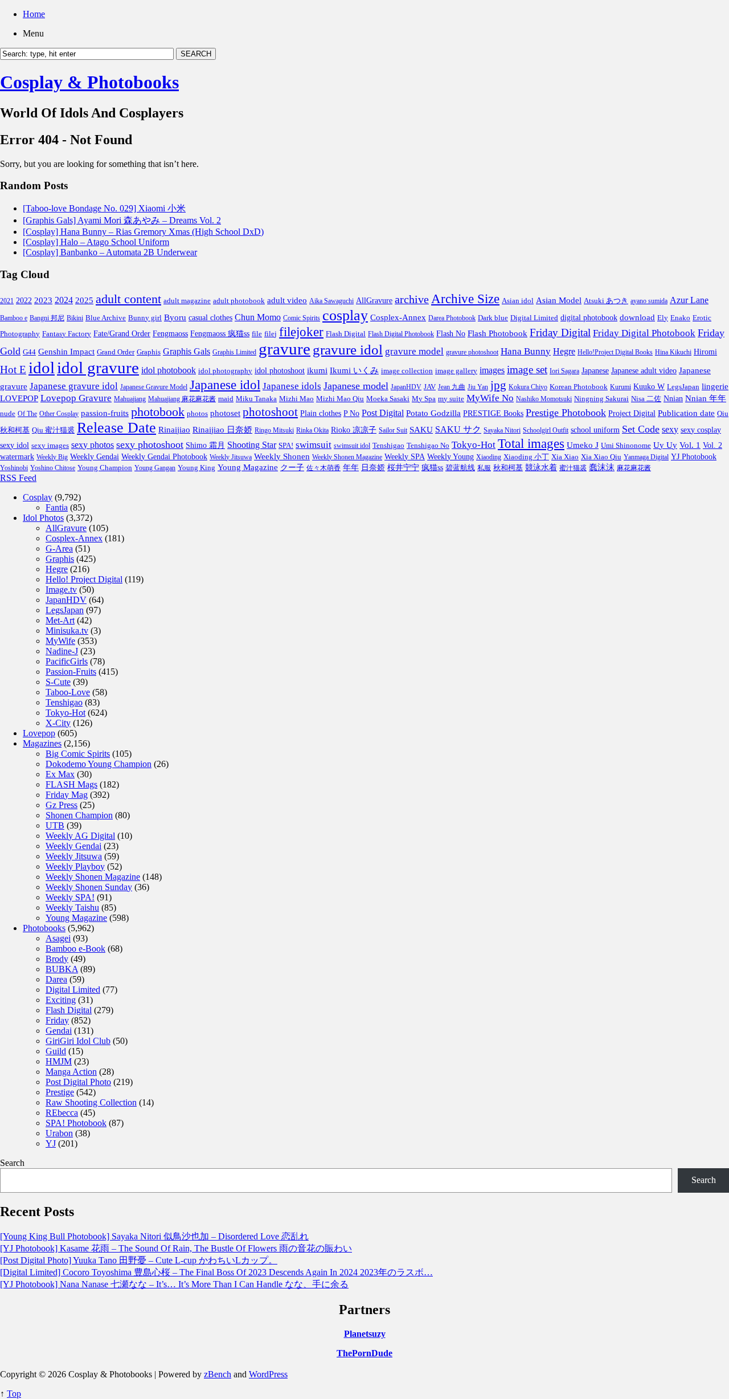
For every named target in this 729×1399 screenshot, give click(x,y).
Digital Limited (534, 317)
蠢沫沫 (602, 467)
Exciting (61, 1000)
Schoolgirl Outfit (545, 430)
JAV (430, 386)
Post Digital (383, 413)
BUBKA (62, 969)
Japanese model (355, 385)
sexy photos (92, 445)
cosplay (345, 315)
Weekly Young (450, 456)
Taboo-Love (68, 692)
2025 (84, 300)
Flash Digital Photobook (401, 334)
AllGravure (374, 300)
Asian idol (518, 301)
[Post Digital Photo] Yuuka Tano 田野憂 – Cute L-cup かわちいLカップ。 (138, 1260)
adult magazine (187, 300)
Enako (680, 317)
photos (197, 413)
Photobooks (44, 928)
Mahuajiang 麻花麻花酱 (182, 399)
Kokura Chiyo (528, 387)
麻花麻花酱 (634, 468)
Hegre (564, 351)
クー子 (292, 467)
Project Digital (632, 413)
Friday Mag (67, 795)
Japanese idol (225, 384)
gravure (284, 349)
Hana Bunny (526, 351)
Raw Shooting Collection (91, 1102)
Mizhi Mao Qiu (340, 398)
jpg (498, 385)
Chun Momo (258, 317)
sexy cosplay (701, 430)
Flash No (450, 333)
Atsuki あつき (606, 300)
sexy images (50, 446)
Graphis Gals (186, 351)
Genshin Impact (66, 351)
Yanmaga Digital (646, 457)
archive (412, 299)
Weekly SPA (404, 456)
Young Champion (104, 467)
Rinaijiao (174, 429)
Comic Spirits (301, 318)
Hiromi (705, 352)
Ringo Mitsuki (274, 430)
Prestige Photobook (566, 412)
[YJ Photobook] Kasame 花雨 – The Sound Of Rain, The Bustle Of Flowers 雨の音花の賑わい (176, 1248)
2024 (64, 300)
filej (270, 333)
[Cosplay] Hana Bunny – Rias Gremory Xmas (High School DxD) (143, 231)
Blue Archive (105, 318)
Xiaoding (488, 457)
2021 (7, 301)
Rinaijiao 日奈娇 (222, 429)
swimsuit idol (352, 446)
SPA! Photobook (76, 1123)
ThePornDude (364, 1353)
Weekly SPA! (70, 897)
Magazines (42, 743)
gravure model (414, 351)
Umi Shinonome (626, 445)
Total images (531, 444)
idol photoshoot (280, 370)
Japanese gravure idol (74, 386)
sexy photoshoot (149, 444)
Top (14, 1393)
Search (12, 1163)
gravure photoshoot (472, 352)
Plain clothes (320, 413)
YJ (51, 1143)
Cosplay (37, 497)
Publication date (686, 413)
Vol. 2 (712, 445)
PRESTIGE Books (493, 413)
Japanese (595, 370)
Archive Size (465, 299)
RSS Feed (18, 478)
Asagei (58, 938)
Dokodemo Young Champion (98, 764)
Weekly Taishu (72, 907)
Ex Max (60, 774)
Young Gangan (154, 468)
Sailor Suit (393, 430)
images (492, 370)
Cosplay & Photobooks (89, 82)
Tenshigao (388, 446)
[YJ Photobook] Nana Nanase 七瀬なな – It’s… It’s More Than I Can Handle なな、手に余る (174, 1284)
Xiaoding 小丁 (526, 457)
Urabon (59, 1133)
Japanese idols (292, 386)
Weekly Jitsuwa (231, 457)
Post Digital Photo (78, 1082)
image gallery (456, 371)
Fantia (57, 507)
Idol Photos (43, 518)
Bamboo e (13, 318)
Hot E (13, 370)
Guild (56, 1051)
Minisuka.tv (67, 630)
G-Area (59, 548)
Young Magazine (248, 467)
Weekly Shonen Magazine (347, 457)
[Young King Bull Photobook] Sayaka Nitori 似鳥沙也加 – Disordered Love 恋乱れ (154, 1236)
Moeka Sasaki (387, 399)
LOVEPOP (19, 398)
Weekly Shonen (282, 456)
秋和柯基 (508, 468)
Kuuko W (649, 386)
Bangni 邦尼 (47, 318)
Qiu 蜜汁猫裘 (53, 430)
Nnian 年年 (705, 398)
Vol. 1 (690, 445)
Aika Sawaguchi (331, 301)
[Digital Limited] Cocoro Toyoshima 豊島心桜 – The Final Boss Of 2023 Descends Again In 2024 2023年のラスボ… (216, 1272)
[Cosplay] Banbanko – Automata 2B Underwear (110, 252)
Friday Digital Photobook (644, 333)
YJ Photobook (693, 456)
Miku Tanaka (256, 398)
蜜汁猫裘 (573, 468)
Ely (662, 317)
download (637, 317)
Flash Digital (346, 333)
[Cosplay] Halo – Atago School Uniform (96, 242)
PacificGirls (67, 661)
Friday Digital (560, 332)
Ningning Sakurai (601, 398)
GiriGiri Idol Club (78, 1041)
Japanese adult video (644, 370)
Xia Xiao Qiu (601, 456)
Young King (196, 467)
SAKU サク (458, 429)
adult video (287, 300)
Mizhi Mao (296, 398)
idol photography (225, 371)
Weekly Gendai (94, 456)
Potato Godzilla (433, 413)
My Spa (424, 399)
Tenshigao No (428, 445)
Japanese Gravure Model (153, 387)
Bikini (75, 318)
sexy (670, 429)
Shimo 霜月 (205, 445)
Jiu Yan (478, 387)
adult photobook (239, 300)
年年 (351, 467)
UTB (55, 825)
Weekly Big (52, 457)
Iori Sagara (564, 371)
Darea (56, 979)
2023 (43, 300)
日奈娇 (373, 467)
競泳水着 (541, 467)
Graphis (149, 352)
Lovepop (39, 733)
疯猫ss (432, 467)
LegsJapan (683, 386)
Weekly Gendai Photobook (164, 456)
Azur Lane (689, 300)
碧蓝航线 (460, 467)
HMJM (59, 1061)
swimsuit (313, 444)
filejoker (301, 331)
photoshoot (270, 412)
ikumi (317, 370)
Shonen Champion (79, 815)
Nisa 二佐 (646, 399)
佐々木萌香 (323, 468)
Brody (57, 959)
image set (527, 370)
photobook (158, 412)
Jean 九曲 (451, 387)
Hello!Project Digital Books (615, 352)
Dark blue (493, 318)
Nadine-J (62, 651)
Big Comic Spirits (78, 753)
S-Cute (58, 682)
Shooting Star (251, 445)
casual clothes (210, 317)
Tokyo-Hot (473, 444)
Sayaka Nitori (502, 430)
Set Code (641, 429)
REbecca (62, 1112)
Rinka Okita (312, 430)
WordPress (268, 1374)
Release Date (116, 427)
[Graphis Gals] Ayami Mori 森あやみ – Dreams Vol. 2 (122, 220)
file (257, 333)
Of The (27, 414)
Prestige (60, 1092)
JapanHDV (406, 387)
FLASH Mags (71, 784)
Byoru (175, 317)
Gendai (59, 1030)
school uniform (595, 429)
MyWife (60, 641)
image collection (407, 371)
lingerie (715, 386)
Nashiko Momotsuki (544, 399)
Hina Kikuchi (673, 352)
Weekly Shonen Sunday (89, 887)
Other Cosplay (59, 414)
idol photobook (168, 370)
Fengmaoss (170, 333)
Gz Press (61, 805)
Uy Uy (665, 445)
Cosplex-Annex (398, 317)
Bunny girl (145, 317)
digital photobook (588, 317)
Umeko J (583, 445)
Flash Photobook (497, 333)
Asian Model (558, 300)
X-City (58, 723)
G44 (29, 352)
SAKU (421, 429)
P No (351, 413)
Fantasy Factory (66, 334)
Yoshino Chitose (52, 468)
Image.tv (61, 589)
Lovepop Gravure (76, 398)
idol (41, 367)
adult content (128, 299)
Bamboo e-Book (75, 948)
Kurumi (620, 387)
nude (7, 414)
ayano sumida (648, 301)
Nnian (673, 398)
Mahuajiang (130, 399)
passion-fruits (105, 413)
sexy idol (14, 445)
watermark (17, 456)
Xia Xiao (565, 456)
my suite (451, 398)
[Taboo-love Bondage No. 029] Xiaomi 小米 (104, 208)
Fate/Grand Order (121, 333)
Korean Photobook (579, 386)
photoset (225, 413)
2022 (24, 300)
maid (226, 398)
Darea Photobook (452, 318)
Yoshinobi (14, 468)
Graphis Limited (234, 352)
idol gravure (98, 367)
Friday (57, 1020)
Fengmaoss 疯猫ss (219, 333)
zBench (217, 1374)
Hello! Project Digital (84, 579)
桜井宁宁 (403, 467)
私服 (484, 468)
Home (34, 14)
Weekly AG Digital (80, 836)
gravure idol (348, 349)
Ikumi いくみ (354, 370)
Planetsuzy (365, 1334)
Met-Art (60, 620)
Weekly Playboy (75, 866)
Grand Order (115, 352)
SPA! (286, 446)
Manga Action (71, 1071)
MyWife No (490, 398)
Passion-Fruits (71, 671)
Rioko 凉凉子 (353, 429)
